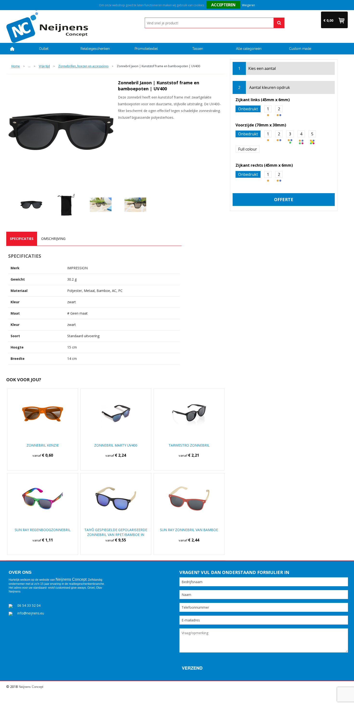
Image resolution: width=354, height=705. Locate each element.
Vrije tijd (44, 66)
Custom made (300, 49)
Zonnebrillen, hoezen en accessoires (83, 66)
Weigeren (248, 5)
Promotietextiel (146, 49)
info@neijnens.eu (30, 613)
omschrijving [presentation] (53, 238)
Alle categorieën (249, 49)
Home (12, 48)
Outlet (43, 49)
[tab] (21, 239)
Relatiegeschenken (95, 49)
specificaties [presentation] (21, 238)
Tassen (197, 49)
